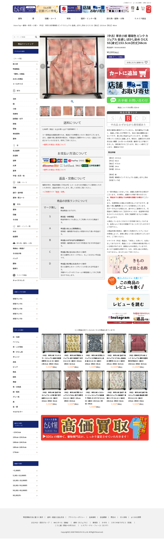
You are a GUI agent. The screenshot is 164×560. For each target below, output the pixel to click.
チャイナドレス (18, 280)
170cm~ (16, 452)
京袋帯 (15, 155)
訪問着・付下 (18, 118)
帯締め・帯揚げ (18, 248)
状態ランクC (17, 313)
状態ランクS (17, 298)
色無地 (15, 113)
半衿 (14, 231)
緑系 (14, 377)
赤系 (14, 362)
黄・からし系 (18, 352)
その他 (15, 219)
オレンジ (16, 357)
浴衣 (14, 99)
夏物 (14, 138)
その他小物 (17, 253)
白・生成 (16, 337)
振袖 (14, 123)
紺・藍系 (16, 392)
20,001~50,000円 (20, 485)
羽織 (14, 187)
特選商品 (16, 69)
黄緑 (14, 382)
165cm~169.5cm (19, 447)
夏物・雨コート (18, 197)
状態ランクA (17, 303)
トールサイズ (18, 84)
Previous (42, 66)
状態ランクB (17, 308)
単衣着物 (16, 133)
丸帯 (14, 165)
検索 (148, 11)
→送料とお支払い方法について (54, 144)
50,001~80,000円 (20, 490)
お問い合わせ (147, 3)
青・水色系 (17, 387)
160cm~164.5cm (19, 442)
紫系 (14, 372)
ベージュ (16, 342)
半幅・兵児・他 (18, 175)
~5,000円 (16, 470)
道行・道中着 (18, 192)
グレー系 (16, 397)
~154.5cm (17, 432)
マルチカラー (18, 411)
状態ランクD (17, 318)
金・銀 (15, 407)
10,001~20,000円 (20, 480)
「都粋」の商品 (18, 74)
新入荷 (15, 64)
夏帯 (14, 170)
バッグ (15, 258)
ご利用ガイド (127, 3)
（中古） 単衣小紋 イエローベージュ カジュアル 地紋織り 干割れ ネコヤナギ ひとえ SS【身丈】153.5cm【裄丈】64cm (95, 398)
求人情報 (123, 517)
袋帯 (14, 160)
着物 (24, 25)
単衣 (29, 25)
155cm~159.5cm (19, 437)
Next (101, 66)
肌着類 (15, 236)
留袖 (14, 128)
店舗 (132, 11)
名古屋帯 (16, 150)
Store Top (17, 25)
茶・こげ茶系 (18, 347)
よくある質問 (137, 3)
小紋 (34, 25)
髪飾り (15, 268)
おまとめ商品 (18, 79)
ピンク (15, 367)
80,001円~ (17, 495)
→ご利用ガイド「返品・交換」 (54, 191)
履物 (14, 263)
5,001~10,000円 (19, 475)
